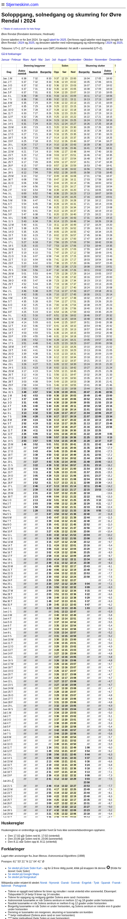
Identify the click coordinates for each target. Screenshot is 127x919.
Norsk (43, 882)
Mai (40, 59)
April (33, 59)
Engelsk (86, 882)
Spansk (105, 882)
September (74, 59)
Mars (26, 59)
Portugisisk (19, 885)
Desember (115, 59)
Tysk (96, 882)
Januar (5, 59)
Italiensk (6, 885)
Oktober (88, 59)
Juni (47, 59)
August (62, 59)
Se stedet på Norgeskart (22, 877)
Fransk (116, 882)
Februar (16, 59)
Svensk (75, 882)
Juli (54, 59)
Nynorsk (54, 882)
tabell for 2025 (57, 39)
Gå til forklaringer (11, 54)
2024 (21, 42)
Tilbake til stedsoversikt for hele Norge (21, 29)
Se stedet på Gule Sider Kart (24, 868)
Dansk (65, 882)
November (101, 59)
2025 (31, 42)
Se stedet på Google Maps (23, 874)
